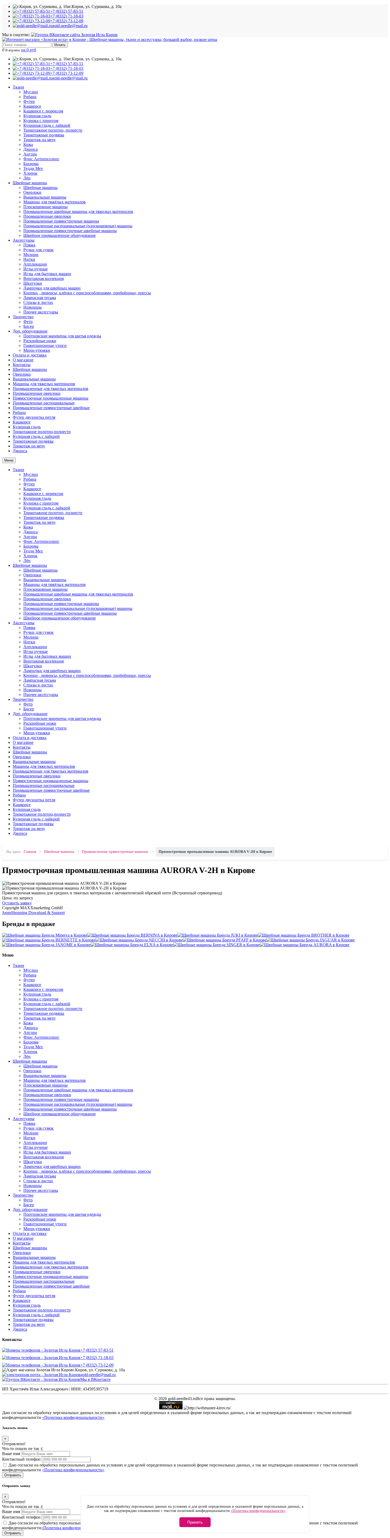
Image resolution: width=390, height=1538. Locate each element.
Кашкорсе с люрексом (43, 111)
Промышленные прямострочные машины (61, 221)
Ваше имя (11, 1453)
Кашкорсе (32, 106)
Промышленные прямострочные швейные (51, 407)
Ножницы (32, 307)
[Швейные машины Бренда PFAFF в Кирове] (224, 940)
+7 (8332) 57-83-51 (97, 1350)
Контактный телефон (21, 1459)
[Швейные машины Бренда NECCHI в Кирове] (139, 940)
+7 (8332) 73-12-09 (97, 1365)
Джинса (30, 149)
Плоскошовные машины (45, 206)
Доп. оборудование (30, 331)
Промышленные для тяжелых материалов (50, 388)
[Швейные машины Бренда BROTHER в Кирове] (303, 935)
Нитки (29, 259)
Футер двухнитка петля (34, 417)
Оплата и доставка (29, 355)
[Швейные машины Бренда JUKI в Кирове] (217, 935)
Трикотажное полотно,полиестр (42, 431)
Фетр (28, 321)
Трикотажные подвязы (43, 135)
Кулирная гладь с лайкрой (46, 125)
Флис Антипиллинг (41, 159)
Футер (29, 101)
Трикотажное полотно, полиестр (52, 130)
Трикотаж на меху (39, 139)
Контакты (22, 364)
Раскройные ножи (39, 340)
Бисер (28, 326)
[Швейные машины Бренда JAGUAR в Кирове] (310, 940)
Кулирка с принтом (40, 120)
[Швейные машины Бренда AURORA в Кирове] (304, 944)
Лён (27, 178)
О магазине (23, 360)
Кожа (28, 144)
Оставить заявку (17, 903)
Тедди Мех (33, 168)
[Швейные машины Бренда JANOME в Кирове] (46, 944)
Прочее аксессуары (40, 312)
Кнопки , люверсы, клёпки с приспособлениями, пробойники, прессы (87, 293)
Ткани (18, 87)
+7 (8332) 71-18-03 (97, 1357)
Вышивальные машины (44, 197)
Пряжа (29, 245)
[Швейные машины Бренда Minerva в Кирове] (44, 935)
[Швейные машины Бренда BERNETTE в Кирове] (49, 940)
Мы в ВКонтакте (95, 1379)
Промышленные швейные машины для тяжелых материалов (78, 211)
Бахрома (30, 163)
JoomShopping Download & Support (33, 912)
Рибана (29, 96)
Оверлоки (32, 192)
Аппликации (35, 264)
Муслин (30, 92)
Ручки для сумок (38, 250)
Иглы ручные (35, 269)
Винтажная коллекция (43, 278)
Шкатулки (32, 283)
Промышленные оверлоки (47, 216)
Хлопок (30, 173)
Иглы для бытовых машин (47, 273)
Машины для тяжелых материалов (44, 384)
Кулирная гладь (37, 116)
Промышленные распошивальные (44, 403)
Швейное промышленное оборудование (59, 235)
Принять (195, 1522)
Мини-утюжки (36, 350)
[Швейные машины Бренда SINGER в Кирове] (216, 944)
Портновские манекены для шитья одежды (62, 336)
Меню (9, 460)
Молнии (30, 254)
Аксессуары (23, 240)
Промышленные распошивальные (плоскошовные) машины (77, 226)
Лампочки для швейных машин (52, 288)
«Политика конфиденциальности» (73, 1417)
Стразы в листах (38, 302)
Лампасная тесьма (39, 297)
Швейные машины (30, 183)
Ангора (30, 154)
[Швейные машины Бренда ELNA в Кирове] (132, 944)
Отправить (12, 1475)
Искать (60, 45)
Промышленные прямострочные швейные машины (70, 230)
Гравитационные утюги (45, 345)
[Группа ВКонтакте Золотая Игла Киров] (74, 34)
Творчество (23, 317)
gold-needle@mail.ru (98, 1374)
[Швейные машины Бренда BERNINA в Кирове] (132, 935)
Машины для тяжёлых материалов (54, 202)
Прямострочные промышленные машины (50, 398)
